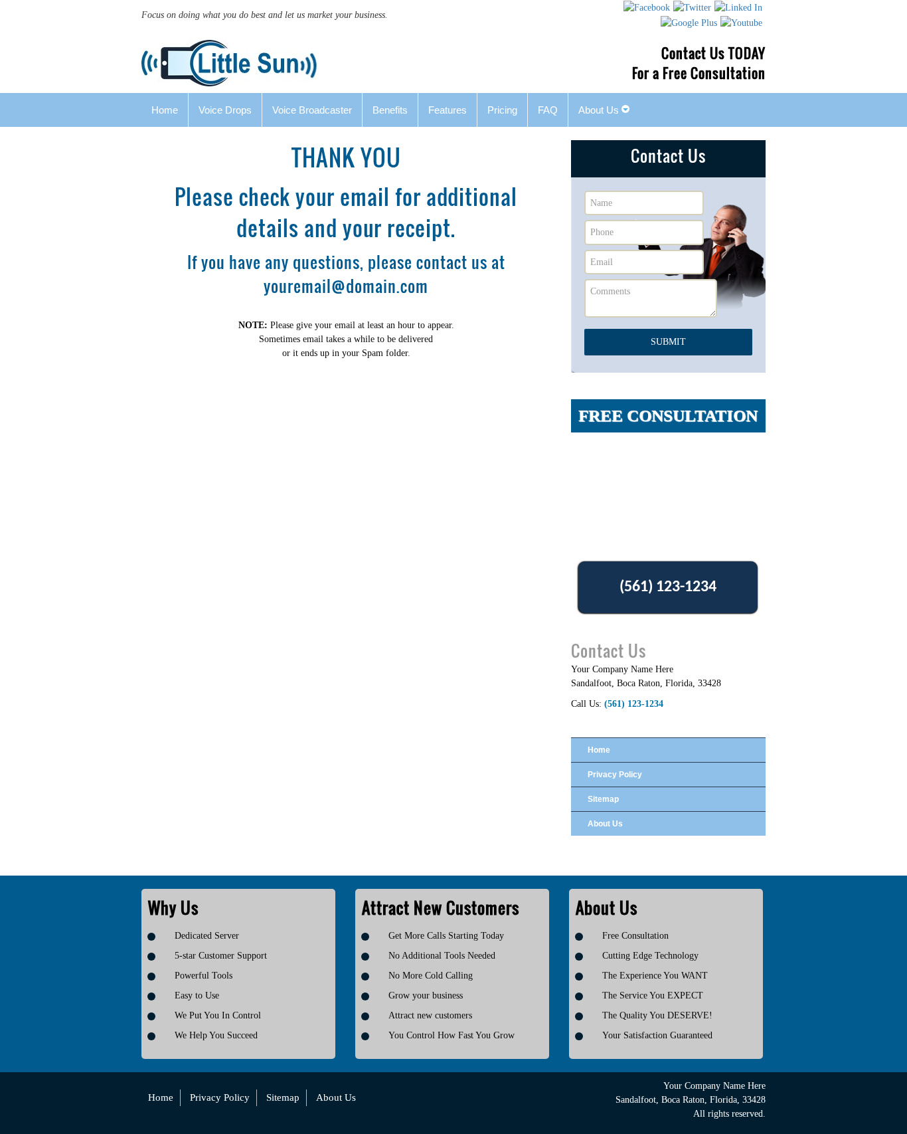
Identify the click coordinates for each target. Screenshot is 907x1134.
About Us (605, 823)
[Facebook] (646, 7)
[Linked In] (738, 7)
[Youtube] (741, 22)
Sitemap (603, 799)
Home (599, 750)
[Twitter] (692, 7)
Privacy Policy (615, 774)
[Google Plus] (689, 22)
